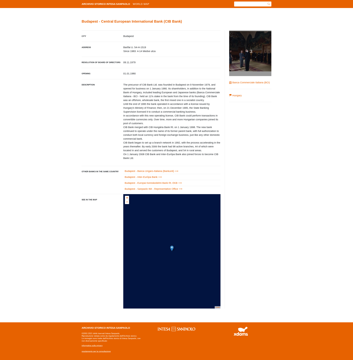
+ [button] (127, 198)
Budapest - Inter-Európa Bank (141, 177)
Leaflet (217, 307)
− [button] (127, 202)
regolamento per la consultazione (96, 351)
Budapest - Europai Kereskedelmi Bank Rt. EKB (151, 183)
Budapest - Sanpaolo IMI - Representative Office (151, 189)
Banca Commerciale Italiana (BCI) (251, 82)
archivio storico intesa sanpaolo (115, 4)
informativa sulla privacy (92, 345)
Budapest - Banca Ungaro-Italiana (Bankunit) (149, 171)
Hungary (237, 95)
